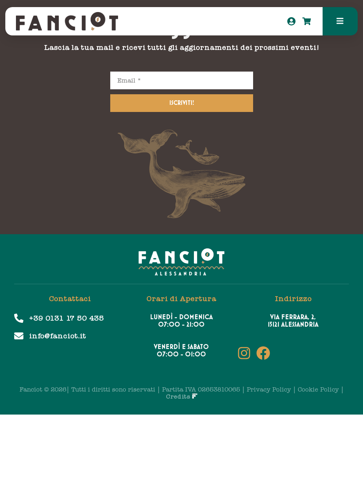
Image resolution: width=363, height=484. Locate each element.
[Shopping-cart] (306, 21)
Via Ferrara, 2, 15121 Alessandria (293, 321)
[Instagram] (244, 353)
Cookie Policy (318, 389)
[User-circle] (291, 21)
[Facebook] (263, 353)
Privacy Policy (269, 389)
